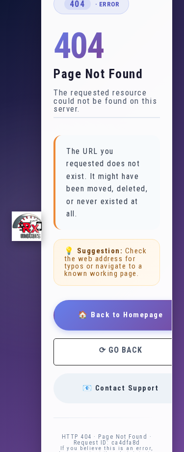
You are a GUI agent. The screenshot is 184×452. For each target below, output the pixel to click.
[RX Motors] (26, 226)
